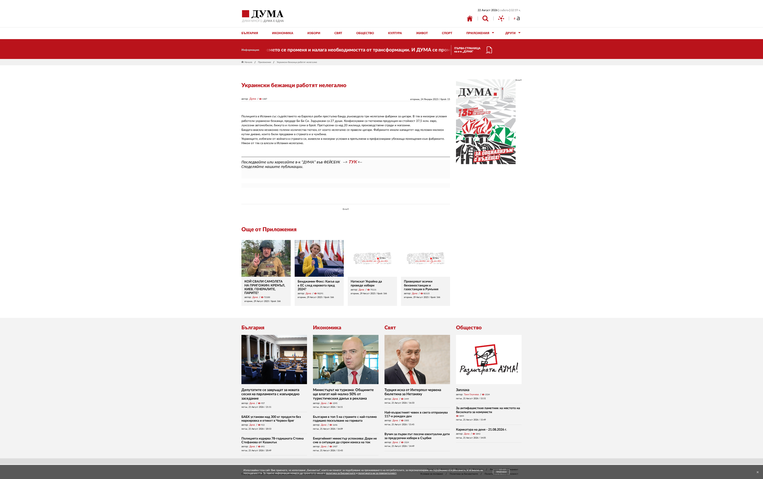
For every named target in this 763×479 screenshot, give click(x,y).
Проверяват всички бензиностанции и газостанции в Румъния (421, 285)
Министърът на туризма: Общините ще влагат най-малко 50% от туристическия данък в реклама (343, 394)
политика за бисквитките (340, 473)
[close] (757, 472)
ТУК (352, 162)
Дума (252, 98)
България (252, 327)
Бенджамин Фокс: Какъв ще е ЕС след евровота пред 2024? (319, 285)
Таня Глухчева (471, 394)
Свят (390, 327)
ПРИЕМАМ (501, 472)
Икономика (327, 327)
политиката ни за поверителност (377, 473)
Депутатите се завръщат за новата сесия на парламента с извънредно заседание (270, 394)
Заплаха (462, 390)
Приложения (264, 62)
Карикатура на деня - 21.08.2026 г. (481, 429)
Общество (469, 327)
